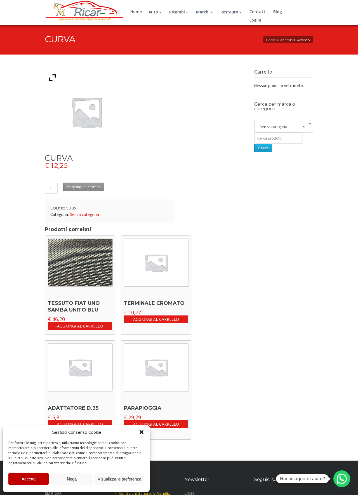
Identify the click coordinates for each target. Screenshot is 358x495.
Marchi (202, 12)
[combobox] (283, 127)
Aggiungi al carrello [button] (80, 326)
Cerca (263, 148)
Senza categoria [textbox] (282, 126)
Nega (72, 479)
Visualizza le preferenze (119, 479)
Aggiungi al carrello (84, 187)
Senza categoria (84, 214)
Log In (255, 20)
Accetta (29, 479)
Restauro (229, 12)
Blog (277, 11)
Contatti (258, 11)
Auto (153, 12)
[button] (141, 432)
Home (136, 11)
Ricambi (177, 12)
